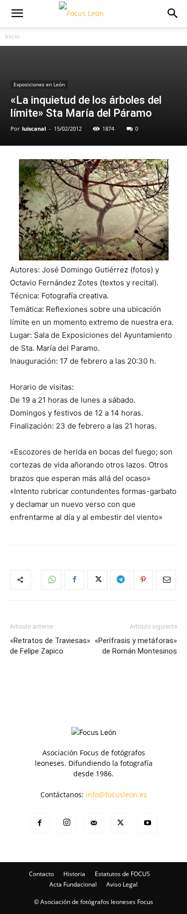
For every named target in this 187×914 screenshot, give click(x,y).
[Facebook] (74, 580)
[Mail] (94, 823)
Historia (74, 874)
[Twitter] (97, 580)
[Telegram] (120, 580)
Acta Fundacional (73, 884)
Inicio (12, 36)
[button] (17, 13)
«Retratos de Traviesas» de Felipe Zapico (50, 646)
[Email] (166, 580)
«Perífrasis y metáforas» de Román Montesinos (136, 646)
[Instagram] (67, 823)
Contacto (41, 874)
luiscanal (34, 128)
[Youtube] (148, 823)
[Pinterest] (143, 580)
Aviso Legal (122, 884)
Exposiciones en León (39, 84)
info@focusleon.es (116, 794)
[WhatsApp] (51, 580)
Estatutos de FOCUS (122, 874)
